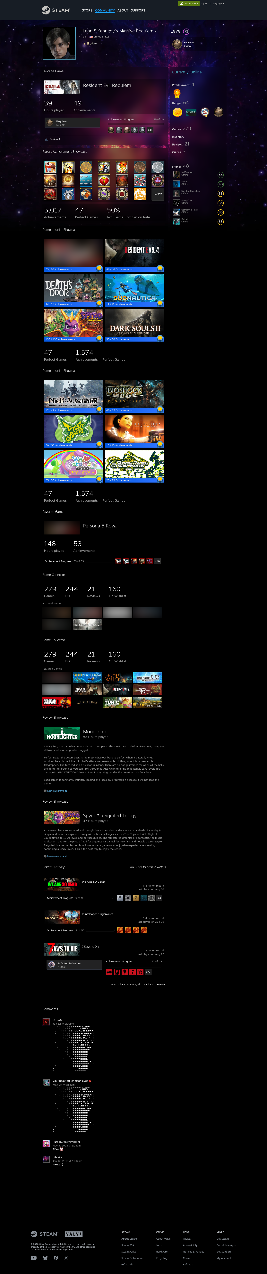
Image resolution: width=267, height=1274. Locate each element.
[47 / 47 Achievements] (73, 406)
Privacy (187, 1238)
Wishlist (148, 984)
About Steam (129, 1238)
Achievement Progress (121, 119)
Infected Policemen (69, 963)
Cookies (187, 1258)
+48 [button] (157, 561)
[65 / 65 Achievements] (134, 406)
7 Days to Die (90, 946)
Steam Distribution (132, 1258)
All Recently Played (129, 984)
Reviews (161, 984)
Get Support (224, 1251)
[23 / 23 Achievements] (134, 476)
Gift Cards (127, 1264)
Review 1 (55, 139)
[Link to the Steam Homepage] (56, 13)
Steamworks (128, 1251)
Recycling (161, 1258)
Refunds (188, 1264)
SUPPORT (138, 10)
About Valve (163, 1238)
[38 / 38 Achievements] (134, 335)
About (122, 10)
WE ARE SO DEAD (93, 881)
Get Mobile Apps (226, 1245)
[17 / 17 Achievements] (134, 300)
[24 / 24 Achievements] (73, 300)
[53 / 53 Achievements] (73, 265)
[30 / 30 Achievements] (73, 441)
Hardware (162, 1251)
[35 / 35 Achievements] (73, 476)
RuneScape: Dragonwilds (97, 914)
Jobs (158, 1245)
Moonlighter (96, 731)
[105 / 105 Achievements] (73, 335)
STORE (87, 10)
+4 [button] (159, 897)
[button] (198, 31)
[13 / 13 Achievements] (134, 441)
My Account (224, 1258)
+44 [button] (150, 129)
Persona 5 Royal (100, 526)
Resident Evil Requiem (107, 85)
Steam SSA (127, 1245)
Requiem (61, 121)
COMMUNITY (105, 10)
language (217, 3)
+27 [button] (148, 971)
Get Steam (223, 1238)
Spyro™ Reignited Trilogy (110, 815)
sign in (205, 3)
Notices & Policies (193, 1251)
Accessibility (190, 1245)
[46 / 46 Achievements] (134, 265)
